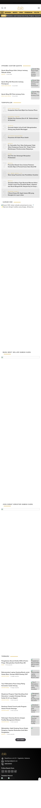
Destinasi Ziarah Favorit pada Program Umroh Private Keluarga (13, 707)
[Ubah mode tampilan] (5, 8)
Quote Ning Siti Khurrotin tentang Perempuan (12, 83)
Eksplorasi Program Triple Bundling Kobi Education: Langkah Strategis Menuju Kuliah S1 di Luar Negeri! (14, 696)
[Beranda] (2, 12)
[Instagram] (9, 771)
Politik (36, 12)
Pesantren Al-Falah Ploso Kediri (18, 137)
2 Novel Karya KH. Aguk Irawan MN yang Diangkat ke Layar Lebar (21, 194)
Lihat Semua (20, 739)
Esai (2, 664)
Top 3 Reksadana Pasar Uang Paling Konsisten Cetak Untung (13, 684)
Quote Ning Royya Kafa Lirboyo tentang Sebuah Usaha (14, 71)
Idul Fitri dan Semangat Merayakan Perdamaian (19, 156)
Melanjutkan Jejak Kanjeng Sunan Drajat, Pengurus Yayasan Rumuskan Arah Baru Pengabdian (14, 730)
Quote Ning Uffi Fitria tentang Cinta (13, 94)
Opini (21, 12)
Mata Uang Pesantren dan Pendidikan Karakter (23, 175)
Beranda (8, 12)
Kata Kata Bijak (6, 85)
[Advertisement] (20, 40)
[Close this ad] (39, 779)
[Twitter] (5, 771)
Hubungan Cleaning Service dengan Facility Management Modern (13, 719)
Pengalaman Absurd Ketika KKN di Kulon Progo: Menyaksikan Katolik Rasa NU (14, 662)
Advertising (5, 676)
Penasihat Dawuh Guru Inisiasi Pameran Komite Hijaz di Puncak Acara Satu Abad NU (22, 165)
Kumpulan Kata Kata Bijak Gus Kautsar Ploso (22, 110)
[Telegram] (15, 771)
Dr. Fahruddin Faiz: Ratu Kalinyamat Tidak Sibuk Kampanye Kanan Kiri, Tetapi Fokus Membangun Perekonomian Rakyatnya (21, 147)
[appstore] (4, 778)
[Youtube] (12, 771)
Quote (3, 74)
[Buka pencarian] (2, 8)
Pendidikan (28, 12)
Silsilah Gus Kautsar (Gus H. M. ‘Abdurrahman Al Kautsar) (23, 119)
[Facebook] (2, 771)
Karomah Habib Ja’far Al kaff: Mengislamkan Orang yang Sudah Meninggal (22, 128)
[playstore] (11, 778)
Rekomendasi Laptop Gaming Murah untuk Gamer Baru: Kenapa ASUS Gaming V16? (15, 673)
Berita (15, 12)
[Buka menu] (38, 8)
